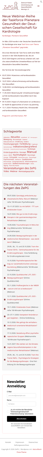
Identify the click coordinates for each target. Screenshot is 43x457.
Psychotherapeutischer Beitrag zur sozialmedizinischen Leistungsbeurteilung (22, 263)
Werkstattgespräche (26, 171)
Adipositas (7, 137)
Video (6, 171)
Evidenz (26, 142)
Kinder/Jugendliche (11, 152)
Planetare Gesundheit (20, 36)
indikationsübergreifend (25, 146)
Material (5, 155)
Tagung (6, 165)
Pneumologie (32, 157)
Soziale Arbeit (7, 163)
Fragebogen (35, 144)
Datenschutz (33, 442)
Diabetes (24, 139)
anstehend (24, 137)
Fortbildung (25, 144)
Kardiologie (6, 36)
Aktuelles (15, 137)
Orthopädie (13, 157)
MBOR (10, 155)
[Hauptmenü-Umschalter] (38, 6)
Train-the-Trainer (14, 165)
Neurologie (31, 155)
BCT (29, 137)
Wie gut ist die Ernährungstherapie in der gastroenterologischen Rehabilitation (22, 217)
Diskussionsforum (9, 142)
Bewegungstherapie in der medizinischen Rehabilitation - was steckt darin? (23, 239)
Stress (32, 163)
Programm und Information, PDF (14, 116)
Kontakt (8, 442)
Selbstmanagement (31, 161)
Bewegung (8, 139)
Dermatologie (17, 139)
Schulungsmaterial (18, 161)
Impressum (19, 442)
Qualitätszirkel (27, 159)
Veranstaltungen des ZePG (20, 168)
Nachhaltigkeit (19, 155)
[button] (41, 2)
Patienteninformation (23, 157)
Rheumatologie (7, 161)
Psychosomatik (9, 159)
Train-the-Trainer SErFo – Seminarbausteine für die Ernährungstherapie (23, 249)
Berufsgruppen (34, 137)
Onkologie (6, 157)
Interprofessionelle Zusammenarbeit (18, 149)
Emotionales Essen (23, 307)
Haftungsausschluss (21, 445)
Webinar (14, 171)
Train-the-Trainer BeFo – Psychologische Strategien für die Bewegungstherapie (23, 358)
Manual (32, 152)
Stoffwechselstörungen (20, 163)
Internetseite (6, 149)
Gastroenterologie (8, 147)
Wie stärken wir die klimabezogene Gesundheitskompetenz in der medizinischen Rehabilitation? (22, 347)
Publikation (18, 159)
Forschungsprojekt (11, 144)
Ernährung (19, 142)
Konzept (22, 152)
